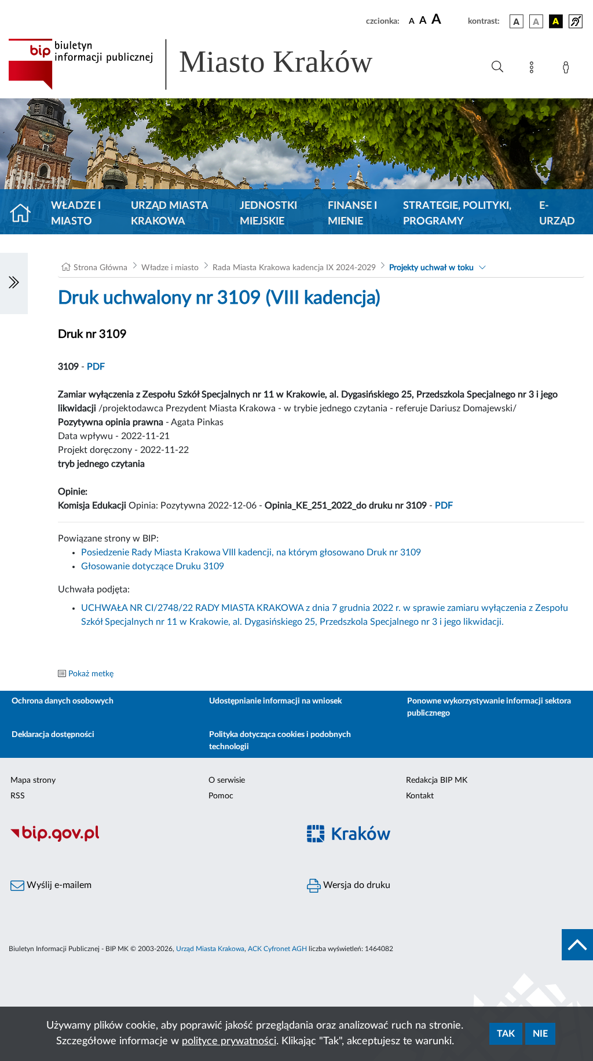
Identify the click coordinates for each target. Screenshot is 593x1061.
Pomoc (220, 796)
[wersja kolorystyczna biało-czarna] (536, 21)
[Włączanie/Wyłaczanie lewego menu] (14, 283)
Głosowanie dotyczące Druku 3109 (152, 566)
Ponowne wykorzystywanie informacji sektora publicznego (489, 707)
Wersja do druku (355, 885)
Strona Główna (100, 268)
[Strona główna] (25, 214)
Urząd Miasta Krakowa (169, 214)
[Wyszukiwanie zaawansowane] (497, 67)
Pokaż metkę (91, 674)
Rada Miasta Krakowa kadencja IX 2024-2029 (294, 268)
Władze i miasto (76, 214)
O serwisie (226, 780)
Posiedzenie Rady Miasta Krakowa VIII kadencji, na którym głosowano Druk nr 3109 (251, 552)
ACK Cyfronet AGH (277, 948)
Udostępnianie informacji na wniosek (275, 701)
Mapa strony (33, 780)
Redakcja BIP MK (436, 780)
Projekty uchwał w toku (431, 268)
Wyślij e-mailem (57, 885)
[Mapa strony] (534, 69)
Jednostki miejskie (268, 214)
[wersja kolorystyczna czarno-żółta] (556, 21)
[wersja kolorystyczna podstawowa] (516, 21)
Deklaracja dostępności (53, 735)
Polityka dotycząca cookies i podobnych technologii (280, 741)
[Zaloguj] (568, 69)
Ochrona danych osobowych (63, 701)
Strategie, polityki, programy (457, 214)
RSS (17, 796)
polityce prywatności (229, 1041)
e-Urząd (557, 214)
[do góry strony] (577, 944)
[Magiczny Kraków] (444, 840)
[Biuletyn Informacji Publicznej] (148, 840)
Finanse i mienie (352, 214)
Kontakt (420, 796)
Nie (540, 1033)
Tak (506, 1033)
